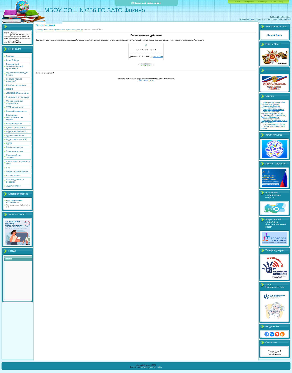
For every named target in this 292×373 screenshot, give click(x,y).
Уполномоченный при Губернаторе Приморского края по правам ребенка (274, 120)
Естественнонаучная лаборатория (14, 201)
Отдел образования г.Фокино (274, 124)
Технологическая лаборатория (18, 205)
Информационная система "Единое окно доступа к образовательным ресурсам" (272, 111)
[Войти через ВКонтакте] (272, 334)
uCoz (160, 367)
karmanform (158, 57)
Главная (237, 2)
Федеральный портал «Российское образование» (271, 107)
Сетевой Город (274, 35)
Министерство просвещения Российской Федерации (273, 103)
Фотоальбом (48, 30)
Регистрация (262, 2)
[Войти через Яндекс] (277, 334)
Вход (281, 2)
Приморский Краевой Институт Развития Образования (274, 116)
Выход (273, 2)
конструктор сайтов (147, 367)
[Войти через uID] (266, 334)
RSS (288, 19)
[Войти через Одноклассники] (282, 334)
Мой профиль (249, 2)
